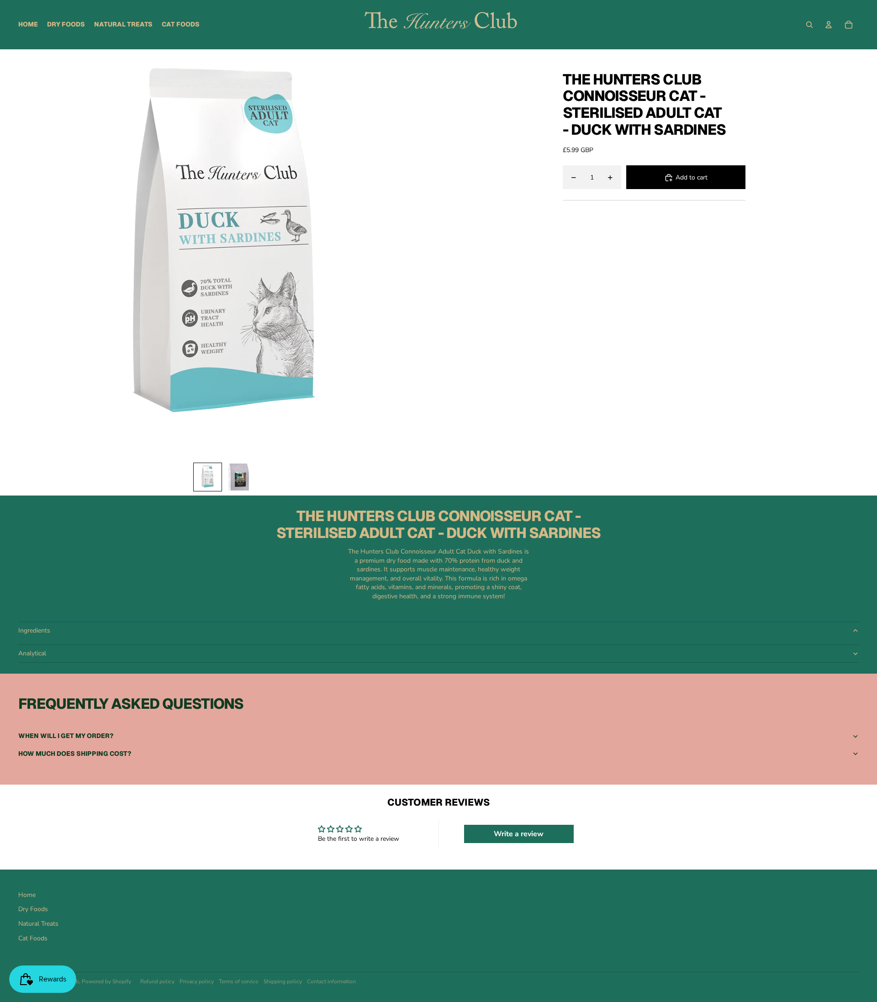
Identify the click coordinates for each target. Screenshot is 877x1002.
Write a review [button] (519, 834)
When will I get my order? (65, 736)
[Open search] (809, 25)
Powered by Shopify (106, 981)
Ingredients (34, 630)
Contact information (331, 981)
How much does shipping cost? (74, 753)
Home (27, 895)
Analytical (32, 653)
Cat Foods (33, 938)
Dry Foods (33, 909)
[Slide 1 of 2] (207, 477)
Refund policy (157, 981)
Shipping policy (283, 981)
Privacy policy (197, 981)
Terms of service (238, 981)
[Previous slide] (25, 254)
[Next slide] (420, 254)
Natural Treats (38, 923)
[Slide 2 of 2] (238, 477)
